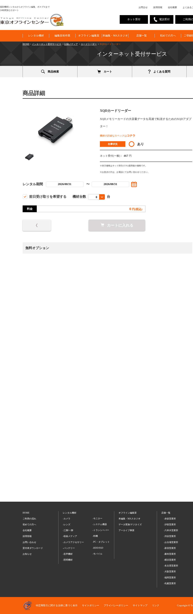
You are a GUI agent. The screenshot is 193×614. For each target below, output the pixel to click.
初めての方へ (168, 35)
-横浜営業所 (170, 559)
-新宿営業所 (170, 548)
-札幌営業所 (170, 583)
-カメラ (66, 518)
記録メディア (71, 44)
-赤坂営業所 (170, 518)
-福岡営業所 (170, 577)
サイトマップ (140, 605)
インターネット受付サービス (46, 44)
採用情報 (157, 7)
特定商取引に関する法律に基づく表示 (56, 605)
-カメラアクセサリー (73, 542)
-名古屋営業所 (171, 565)
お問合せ (143, 7)
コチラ (131, 135)
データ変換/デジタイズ (130, 524)
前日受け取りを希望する (48, 196)
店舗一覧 (141, 35)
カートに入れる (120, 225)
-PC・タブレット (101, 542)
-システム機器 (100, 524)
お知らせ (27, 554)
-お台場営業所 (171, 542)
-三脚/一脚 (68, 530)
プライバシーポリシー (116, 605)
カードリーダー (89, 44)
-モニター (97, 518)
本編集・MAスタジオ (115, 35)
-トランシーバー (101, 530)
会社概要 (172, 7)
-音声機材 (68, 554)
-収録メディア (70, 536)
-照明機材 (68, 559)
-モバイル (97, 553)
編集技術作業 (62, 35)
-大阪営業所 (170, 571)
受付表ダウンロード (33, 548)
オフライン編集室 (88, 35)
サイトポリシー (90, 605)
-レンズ (66, 524)
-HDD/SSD (98, 548)
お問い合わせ (29, 542)
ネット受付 (133, 19)
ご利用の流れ (29, 518)
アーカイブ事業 (126, 530)
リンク (155, 605)
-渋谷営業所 (170, 536)
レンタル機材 (36, 35)
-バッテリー (69, 548)
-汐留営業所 (170, 524)
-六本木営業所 (171, 530)
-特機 (95, 536)
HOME (26, 44)
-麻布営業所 (170, 554)
